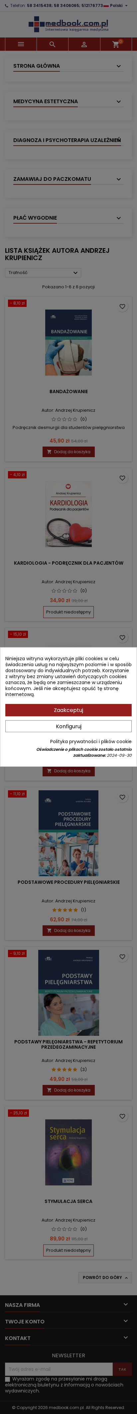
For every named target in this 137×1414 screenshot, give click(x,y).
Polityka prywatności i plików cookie (91, 741)
